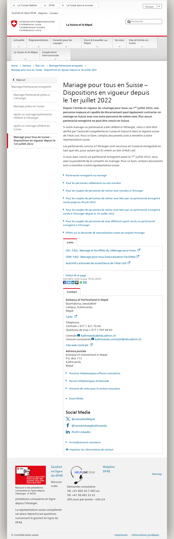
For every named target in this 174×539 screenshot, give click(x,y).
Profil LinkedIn (81, 432)
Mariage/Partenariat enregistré (66, 65)
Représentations (38, 40)
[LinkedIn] (73, 282)
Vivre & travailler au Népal (95, 41)
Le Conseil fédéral (27, 5)
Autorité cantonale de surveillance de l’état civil (96, 263)
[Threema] (77, 282)
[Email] (85, 282)
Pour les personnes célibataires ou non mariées (93, 183)
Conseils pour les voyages (62, 41)
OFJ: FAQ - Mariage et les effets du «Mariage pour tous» (101, 250)
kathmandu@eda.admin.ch (98, 335)
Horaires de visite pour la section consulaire (94, 388)
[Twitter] (69, 282)
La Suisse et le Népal (26, 52)
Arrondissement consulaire (85, 442)
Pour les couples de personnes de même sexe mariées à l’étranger (104, 190)
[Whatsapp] (81, 282)
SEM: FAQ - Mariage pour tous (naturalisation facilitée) (100, 256)
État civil (39, 65)
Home (14, 65)
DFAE (52, 5)
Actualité (19, 40)
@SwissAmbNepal (83, 419)
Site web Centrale (77, 345)
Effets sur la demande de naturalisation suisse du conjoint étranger (105, 232)
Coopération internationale (50, 54)
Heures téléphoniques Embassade (89, 380)
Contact (70, 291)
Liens (68, 242)
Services (119, 40)
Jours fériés (76, 398)
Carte (69, 316)
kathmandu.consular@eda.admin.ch (118, 339)
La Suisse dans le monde (80, 5)
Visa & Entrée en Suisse (138, 41)
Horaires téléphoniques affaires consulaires (94, 373)
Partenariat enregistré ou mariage (86, 175)
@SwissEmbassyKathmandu (89, 425)
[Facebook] (65, 282)
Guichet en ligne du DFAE (57, 471)
